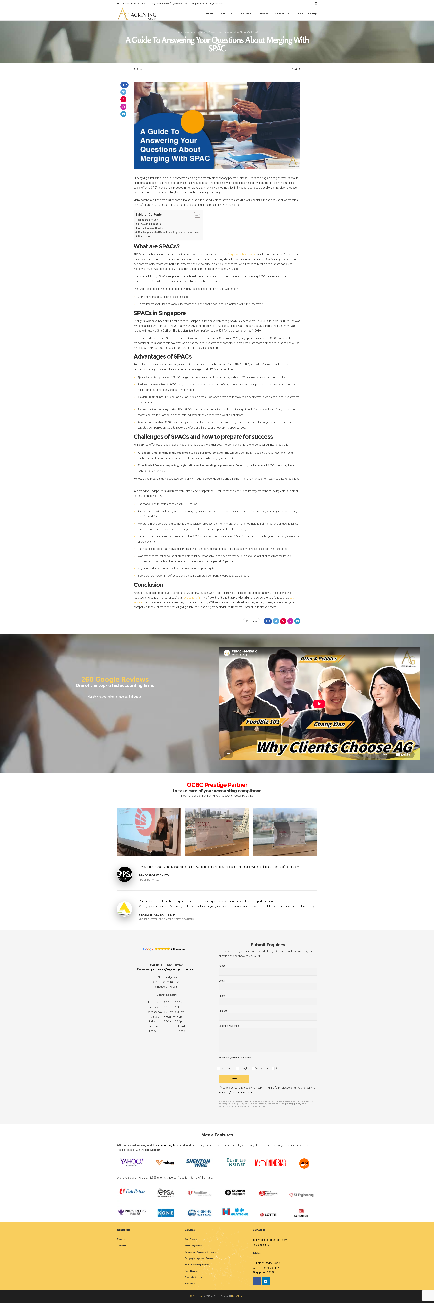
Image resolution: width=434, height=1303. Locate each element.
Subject (223, 1011)
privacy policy (293, 1104)
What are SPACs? (148, 219)
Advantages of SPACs (150, 228)
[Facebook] (310, 3)
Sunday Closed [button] (166, 1031)
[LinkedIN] (315, 3)
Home (179, 32)
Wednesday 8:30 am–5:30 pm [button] (166, 1012)
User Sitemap (237, 1296)
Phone (222, 995)
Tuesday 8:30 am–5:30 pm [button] (166, 1007)
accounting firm (193, 597)
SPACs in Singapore (149, 223)
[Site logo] (137, 13)
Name (222, 966)
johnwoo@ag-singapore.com (236, 1092)
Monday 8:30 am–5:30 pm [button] (166, 1002)
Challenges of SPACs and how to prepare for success (168, 232)
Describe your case (229, 1025)
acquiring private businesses (238, 254)
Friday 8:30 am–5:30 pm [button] (166, 1021)
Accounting (189, 32)
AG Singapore (196, 1296)
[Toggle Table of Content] (195, 215)
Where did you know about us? (235, 1057)
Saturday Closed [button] (166, 1026)
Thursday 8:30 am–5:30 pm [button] (166, 1016)
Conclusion (144, 236)
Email (222, 980)
